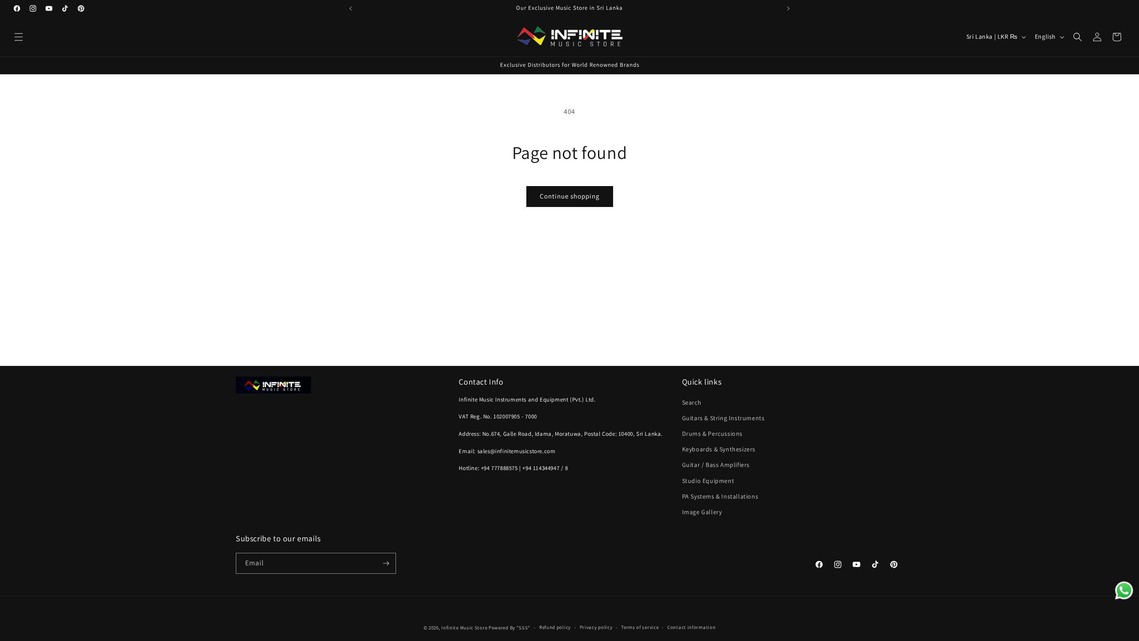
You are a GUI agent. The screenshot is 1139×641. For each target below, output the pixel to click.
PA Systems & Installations (720, 496)
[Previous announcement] (350, 8)
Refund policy (555, 627)
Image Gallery (702, 512)
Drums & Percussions (712, 434)
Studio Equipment (708, 481)
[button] (18, 37)
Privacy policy (596, 627)
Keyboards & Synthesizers (718, 449)
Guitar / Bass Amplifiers (716, 465)
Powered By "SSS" (509, 628)
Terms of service (639, 627)
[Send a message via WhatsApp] (1124, 590)
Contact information (691, 627)
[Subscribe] (386, 563)
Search (692, 402)
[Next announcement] (788, 8)
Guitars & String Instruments (723, 418)
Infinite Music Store (465, 628)
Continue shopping (570, 196)
